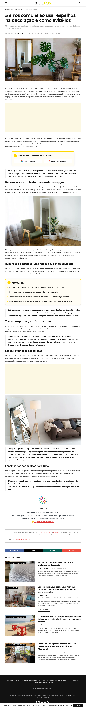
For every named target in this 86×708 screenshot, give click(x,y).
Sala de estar (12, 587)
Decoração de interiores (16, 9)
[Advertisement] (43, 117)
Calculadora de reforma (40, 682)
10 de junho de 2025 (33, 33)
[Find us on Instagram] (48, 702)
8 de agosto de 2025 (57, 568)
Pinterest (10, 535)
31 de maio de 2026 (57, 625)
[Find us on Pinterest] (42, 702)
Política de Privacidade (49, 680)
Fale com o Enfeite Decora (23, 680)
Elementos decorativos (31, 9)
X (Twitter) (42, 532)
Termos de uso (61, 680)
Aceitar (78, 705)
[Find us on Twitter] (39, 702)
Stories (51, 682)
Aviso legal (10, 680)
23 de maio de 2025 (57, 652)
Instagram (49, 532)
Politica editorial (73, 680)
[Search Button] (80, 3)
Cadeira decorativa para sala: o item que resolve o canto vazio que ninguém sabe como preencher (57, 589)
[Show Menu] (6, 3)
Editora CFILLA (68, 695)
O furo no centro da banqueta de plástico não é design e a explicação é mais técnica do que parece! (59, 619)
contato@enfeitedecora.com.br (21, 539)
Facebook (56, 532)
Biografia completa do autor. (44, 522)
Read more (45, 580)
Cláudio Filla (18, 33)
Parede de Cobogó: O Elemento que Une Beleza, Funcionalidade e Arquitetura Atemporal (57, 646)
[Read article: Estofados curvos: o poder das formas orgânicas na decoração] (20, 571)
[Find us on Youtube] (45, 702)
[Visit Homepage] (43, 3)
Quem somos (36, 680)
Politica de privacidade (64, 705)
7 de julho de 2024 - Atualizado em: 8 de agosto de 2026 (57, 597)
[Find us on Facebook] (36, 702)
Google (18, 535)
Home (7, 9)
